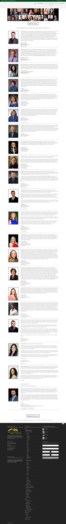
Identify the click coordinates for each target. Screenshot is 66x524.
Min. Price (43, 450)
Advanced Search (28, 497)
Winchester (28, 483)
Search (50, 457)
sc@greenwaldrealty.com (25, 119)
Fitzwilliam (28, 444)
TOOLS (46, 3)
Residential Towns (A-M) (29, 431)
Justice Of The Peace (28, 517)
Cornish (28, 440)
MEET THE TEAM (51, 3)
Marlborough (28, 457)
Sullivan (28, 470)
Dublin (27, 443)
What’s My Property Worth (29, 509)
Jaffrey (27, 451)
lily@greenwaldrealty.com (25, 228)
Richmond (28, 464)
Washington (28, 480)
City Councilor (35, 55)
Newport (28, 461)
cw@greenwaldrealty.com (25, 149)
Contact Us (27, 514)
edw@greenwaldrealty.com (25, 185)
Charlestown (28, 436)
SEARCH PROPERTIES (41, 3)
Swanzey (28, 474)
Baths (52, 453)
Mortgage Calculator (28, 507)
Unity (27, 477)
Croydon (28, 441)
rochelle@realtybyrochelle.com (26, 244)
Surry (27, 473)
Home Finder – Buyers (28, 500)
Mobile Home (27, 494)
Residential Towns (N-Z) (29, 460)
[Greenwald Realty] (4, 3)
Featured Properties (28, 484)
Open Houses (27, 493)
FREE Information (28, 503)
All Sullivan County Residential (29, 487)
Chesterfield (28, 437)
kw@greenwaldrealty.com (25, 135)
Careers (27, 515)
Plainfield (28, 463)
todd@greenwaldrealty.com (25, 206)
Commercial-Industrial (28, 490)
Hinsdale (28, 450)
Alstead (28, 434)
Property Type (44, 447)
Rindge (27, 466)
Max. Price (52, 450)
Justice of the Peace (41, 55)
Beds (43, 453)
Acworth (28, 433)
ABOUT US (56, 3)
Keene (27, 453)
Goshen (28, 447)
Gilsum (27, 446)
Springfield (28, 467)
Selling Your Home (28, 506)
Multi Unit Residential (28, 491)
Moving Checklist (28, 502)
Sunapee (28, 471)
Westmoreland (28, 481)
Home (35, 3)
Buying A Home (62, 3)
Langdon (28, 454)
